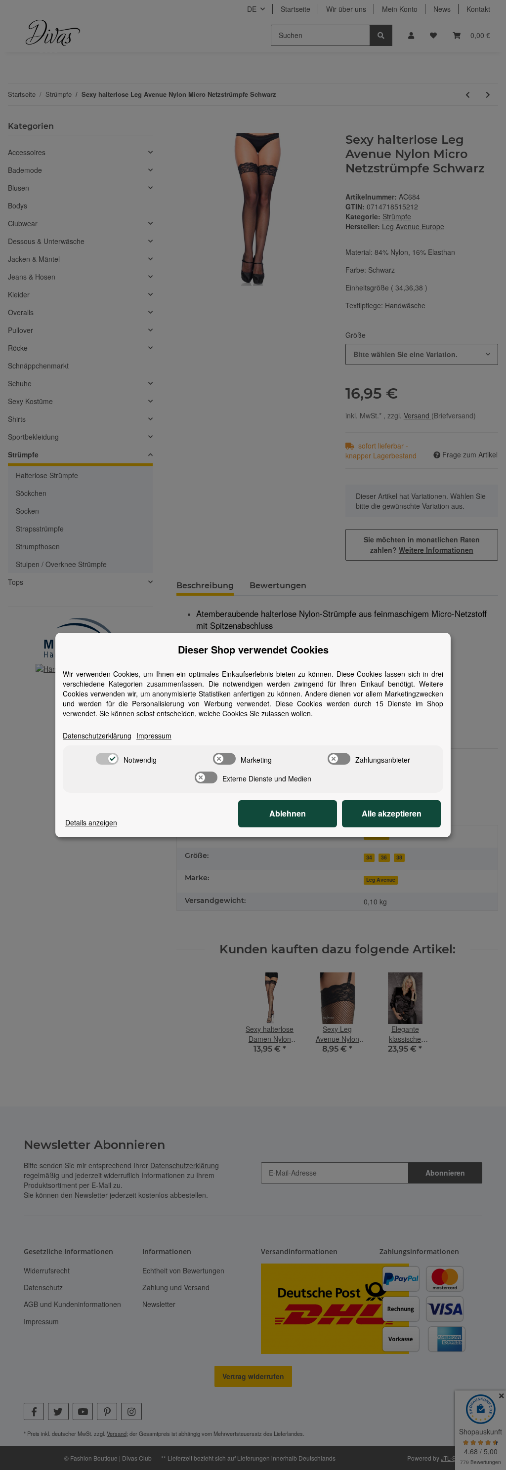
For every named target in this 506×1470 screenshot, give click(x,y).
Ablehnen (287, 813)
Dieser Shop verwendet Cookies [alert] (253, 649)
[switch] (107, 759)
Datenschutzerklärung (97, 735)
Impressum (153, 735)
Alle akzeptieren (392, 813)
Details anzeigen (91, 822)
